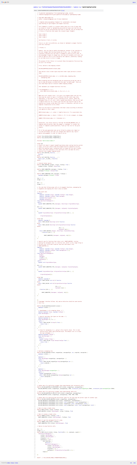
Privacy (12, 462)
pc (80, 7)
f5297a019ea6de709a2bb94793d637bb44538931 (56, 7)
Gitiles (8, 462)
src (40, 7)
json (134, 462)
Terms (16, 462)
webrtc (36, 7)
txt (131, 462)
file (63, 10)
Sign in (134, 2)
